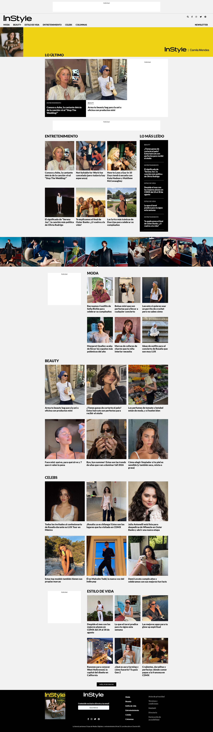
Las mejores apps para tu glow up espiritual (155, 625)
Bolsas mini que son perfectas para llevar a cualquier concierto (126, 309)
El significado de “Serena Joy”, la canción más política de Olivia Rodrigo (59, 222)
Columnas (81, 25)
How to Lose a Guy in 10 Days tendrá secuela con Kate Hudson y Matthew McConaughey (120, 176)
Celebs (68, 25)
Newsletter (201, 25)
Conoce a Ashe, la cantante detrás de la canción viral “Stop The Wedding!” (64, 110)
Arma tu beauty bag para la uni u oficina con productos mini (104, 108)
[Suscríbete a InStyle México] (106, 42)
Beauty (17, 25)
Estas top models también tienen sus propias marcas (63, 580)
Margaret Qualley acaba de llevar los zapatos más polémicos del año (100, 349)
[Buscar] (188, 17)
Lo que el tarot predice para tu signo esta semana (153, 207)
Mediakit (152, 708)
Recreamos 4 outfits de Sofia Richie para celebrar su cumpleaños (99, 309)
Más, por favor (106, 684)
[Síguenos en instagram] (196, 17)
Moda (6, 25)
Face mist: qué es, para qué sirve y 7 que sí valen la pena (63, 463)
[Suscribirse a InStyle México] (55, 706)
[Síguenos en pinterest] (205, 17)
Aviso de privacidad (157, 696)
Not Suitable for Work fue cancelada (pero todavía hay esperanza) (90, 175)
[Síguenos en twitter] (201, 17)
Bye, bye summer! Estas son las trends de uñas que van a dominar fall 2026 (106, 463)
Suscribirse (94, 707)
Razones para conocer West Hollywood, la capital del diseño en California (98, 671)
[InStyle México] (18, 19)
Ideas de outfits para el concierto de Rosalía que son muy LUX (155, 349)
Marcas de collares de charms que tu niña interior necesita (126, 349)
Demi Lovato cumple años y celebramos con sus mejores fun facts (147, 580)
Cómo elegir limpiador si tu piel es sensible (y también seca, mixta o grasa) (145, 465)
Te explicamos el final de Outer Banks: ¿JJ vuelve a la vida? (90, 222)
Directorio (153, 712)
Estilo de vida (32, 25)
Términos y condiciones (153, 702)
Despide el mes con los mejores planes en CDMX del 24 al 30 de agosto (153, 191)
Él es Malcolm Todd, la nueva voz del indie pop (105, 580)
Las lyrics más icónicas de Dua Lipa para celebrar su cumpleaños (120, 222)
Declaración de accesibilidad (155, 718)
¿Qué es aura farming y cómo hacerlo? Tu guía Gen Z (127, 669)
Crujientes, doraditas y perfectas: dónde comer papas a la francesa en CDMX (154, 671)
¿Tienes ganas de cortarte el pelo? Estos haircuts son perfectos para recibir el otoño (154, 153)
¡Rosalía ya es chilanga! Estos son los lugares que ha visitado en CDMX (105, 525)
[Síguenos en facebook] (192, 17)
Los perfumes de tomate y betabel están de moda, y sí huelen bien (145, 409)
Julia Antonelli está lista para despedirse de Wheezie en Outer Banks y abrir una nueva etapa (145, 527)
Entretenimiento (52, 25)
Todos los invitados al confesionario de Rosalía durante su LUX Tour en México (63, 527)
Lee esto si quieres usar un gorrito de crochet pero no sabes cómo (154, 309)
